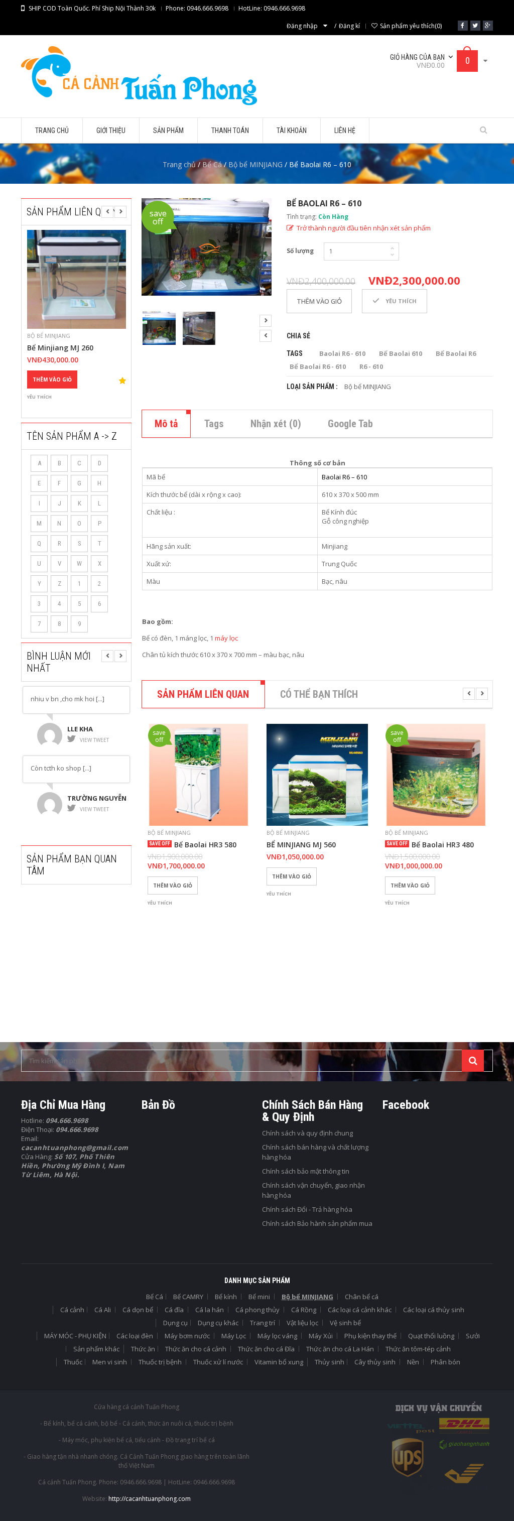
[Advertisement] (96, 959)
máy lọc (226, 638)
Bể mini (259, 1296)
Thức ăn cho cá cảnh (195, 1348)
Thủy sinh (329, 1361)
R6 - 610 (371, 366)
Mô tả (166, 424)
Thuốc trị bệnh (160, 1361)
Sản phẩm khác (96, 1348)
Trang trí (262, 1322)
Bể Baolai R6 (456, 353)
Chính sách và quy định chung (307, 1132)
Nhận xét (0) (275, 424)
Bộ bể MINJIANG (255, 164)
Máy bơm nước (187, 1335)
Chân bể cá (361, 1296)
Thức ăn (143, 1348)
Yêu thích (39, 397)
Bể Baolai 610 (400, 353)
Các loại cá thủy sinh (433, 1309)
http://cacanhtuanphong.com (149, 1498)
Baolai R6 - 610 (342, 353)
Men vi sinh (109, 1361)
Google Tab (350, 424)
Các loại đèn (134, 1335)
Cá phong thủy (257, 1309)
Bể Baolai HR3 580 (205, 844)
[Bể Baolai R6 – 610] (207, 247)
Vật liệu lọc (302, 1322)
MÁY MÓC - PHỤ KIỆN (75, 1335)
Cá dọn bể (137, 1309)
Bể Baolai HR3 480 (443, 844)
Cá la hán (209, 1309)
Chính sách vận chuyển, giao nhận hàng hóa (313, 1190)
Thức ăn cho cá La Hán (340, 1348)
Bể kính (226, 1296)
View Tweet (94, 740)
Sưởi (473, 1335)
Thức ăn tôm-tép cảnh (418, 1348)
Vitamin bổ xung (278, 1361)
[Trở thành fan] (463, 26)
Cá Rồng (303, 1309)
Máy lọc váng (277, 1335)
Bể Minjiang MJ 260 (60, 347)
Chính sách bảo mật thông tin (305, 1171)
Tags (214, 424)
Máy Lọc (233, 1335)
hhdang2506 (89, 728)
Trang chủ (179, 164)
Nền (413, 1361)
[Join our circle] (488, 26)
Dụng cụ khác (218, 1322)
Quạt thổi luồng (431, 1335)
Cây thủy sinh (375, 1361)
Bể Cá (212, 164)
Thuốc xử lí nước (218, 1361)
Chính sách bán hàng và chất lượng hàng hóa (315, 1152)
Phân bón (445, 1361)
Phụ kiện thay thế (370, 1335)
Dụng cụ (175, 1322)
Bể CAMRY (188, 1296)
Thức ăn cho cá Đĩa (266, 1348)
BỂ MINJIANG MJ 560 (301, 844)
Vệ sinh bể (345, 1322)
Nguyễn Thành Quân (93, 801)
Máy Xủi (321, 1335)
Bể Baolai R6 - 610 (318, 366)
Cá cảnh (72, 1309)
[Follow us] (475, 26)
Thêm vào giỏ (52, 379)
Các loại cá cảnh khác (360, 1309)
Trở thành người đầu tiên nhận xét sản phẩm (364, 227)
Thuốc (73, 1361)
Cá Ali (102, 1309)
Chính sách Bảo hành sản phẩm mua (317, 1223)
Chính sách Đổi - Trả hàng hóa (307, 1209)
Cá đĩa (174, 1309)
